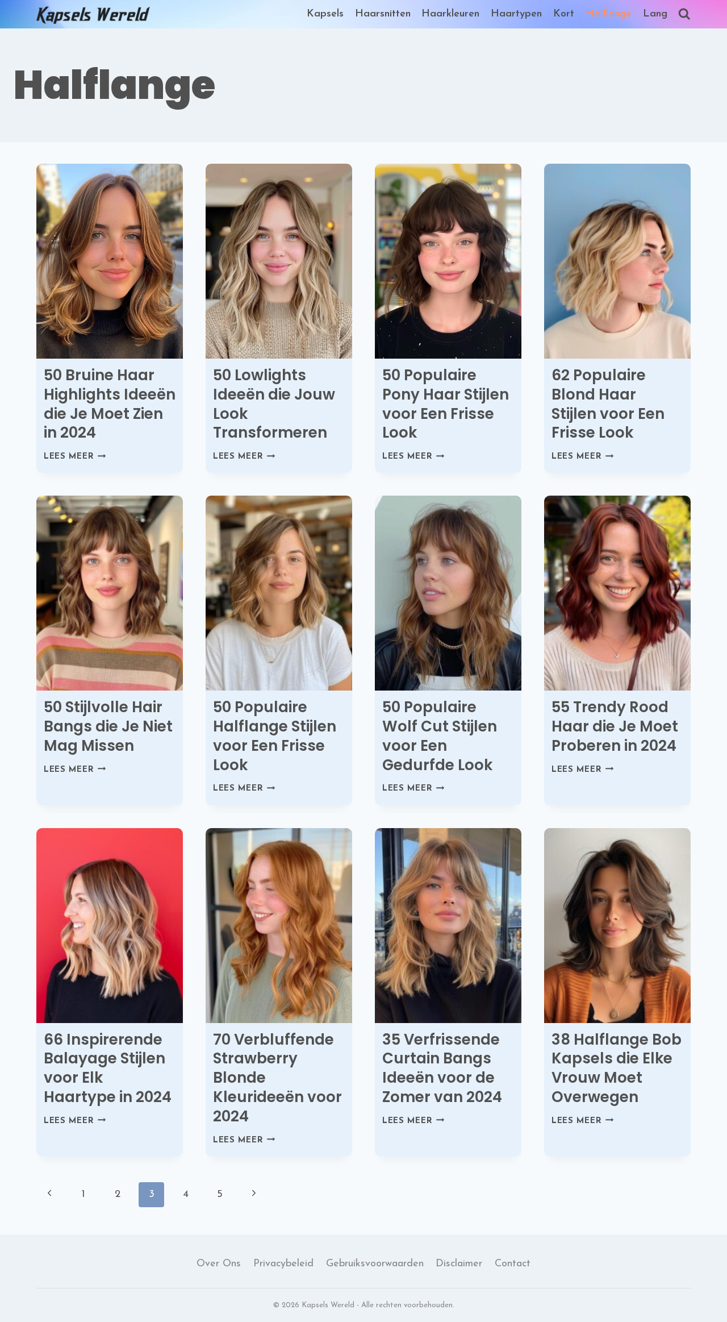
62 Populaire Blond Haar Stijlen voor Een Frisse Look (608, 404)
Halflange (609, 14)
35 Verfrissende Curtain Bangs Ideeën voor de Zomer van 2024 (442, 1068)
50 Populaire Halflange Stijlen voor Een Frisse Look (274, 736)
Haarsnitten (383, 14)
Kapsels (325, 14)
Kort (563, 14)
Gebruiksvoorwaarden (375, 1264)
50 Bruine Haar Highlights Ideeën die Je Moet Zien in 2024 (110, 404)
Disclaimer (459, 1264)
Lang (655, 14)
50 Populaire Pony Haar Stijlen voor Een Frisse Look (445, 404)
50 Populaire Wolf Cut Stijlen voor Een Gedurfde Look (439, 736)
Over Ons (219, 1264)
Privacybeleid (283, 1264)
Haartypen (516, 14)
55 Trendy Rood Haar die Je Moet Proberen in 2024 (614, 726)
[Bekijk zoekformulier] (684, 14)
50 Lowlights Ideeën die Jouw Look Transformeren (274, 404)
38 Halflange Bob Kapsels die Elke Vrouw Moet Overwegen (616, 1068)
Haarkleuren (450, 14)
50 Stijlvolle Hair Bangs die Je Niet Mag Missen (108, 726)
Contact (512, 1264)
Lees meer (75, 456)
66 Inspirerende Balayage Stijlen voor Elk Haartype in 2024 (108, 1068)
